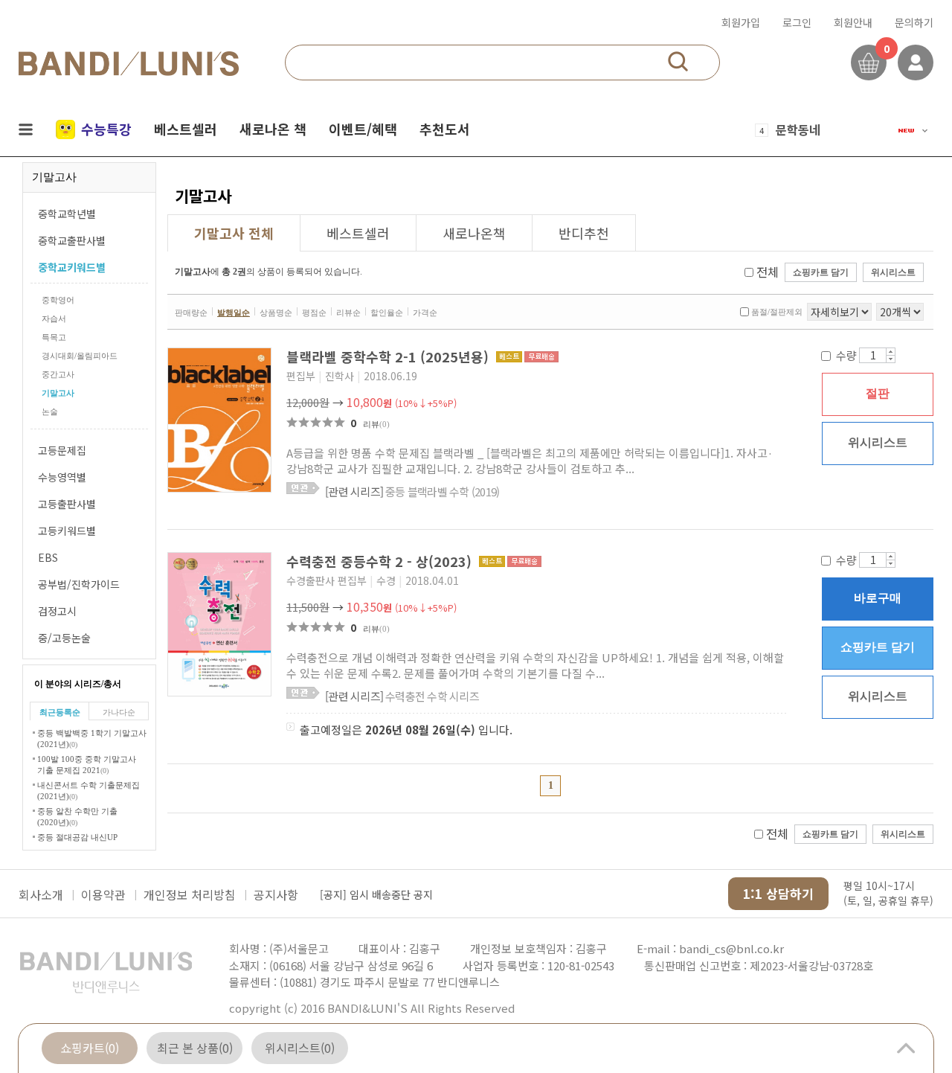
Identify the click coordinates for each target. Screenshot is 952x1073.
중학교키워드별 (72, 267)
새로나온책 (474, 233)
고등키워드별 (67, 530)
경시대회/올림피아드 (80, 355)
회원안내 (853, 22)
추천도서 (444, 128)
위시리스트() (300, 1048)
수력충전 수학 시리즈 (402, 696)
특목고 (54, 337)
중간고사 (58, 374)
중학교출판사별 (72, 240)
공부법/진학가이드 (79, 584)
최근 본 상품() (195, 1048)
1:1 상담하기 (778, 893)
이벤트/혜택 (363, 128)
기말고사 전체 (234, 233)
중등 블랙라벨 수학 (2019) (412, 491)
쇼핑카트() (89, 1048)
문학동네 (798, 129)
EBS (48, 557)
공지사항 (276, 894)
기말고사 (58, 392)
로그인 (796, 22)
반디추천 (584, 233)
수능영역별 (62, 477)
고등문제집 (62, 450)
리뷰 (376, 424)
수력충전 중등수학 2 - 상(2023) (380, 561)
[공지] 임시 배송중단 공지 (376, 894)
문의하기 (914, 22)
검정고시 (57, 610)
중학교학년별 (67, 213)
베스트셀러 (185, 128)
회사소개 (41, 894)
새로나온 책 (272, 128)
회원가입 (740, 22)
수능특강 (106, 128)
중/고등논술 (64, 637)
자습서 (54, 318)
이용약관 (103, 894)
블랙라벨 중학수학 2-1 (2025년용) (389, 356)
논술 (50, 411)
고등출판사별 (67, 503)
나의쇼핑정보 (915, 62)
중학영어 (58, 299)
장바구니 (869, 62)
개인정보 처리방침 (190, 894)
